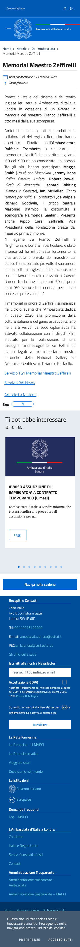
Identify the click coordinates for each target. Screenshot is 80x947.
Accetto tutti (60, 939)
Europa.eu (23, 799)
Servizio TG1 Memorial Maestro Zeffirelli (37, 373)
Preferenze (29, 939)
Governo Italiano (16, 8)
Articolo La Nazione (20, 395)
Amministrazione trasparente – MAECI (37, 894)
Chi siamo (16, 836)
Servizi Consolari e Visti (26, 854)
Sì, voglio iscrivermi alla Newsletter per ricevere (39, 707)
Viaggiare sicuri (19, 762)
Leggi (20, 534)
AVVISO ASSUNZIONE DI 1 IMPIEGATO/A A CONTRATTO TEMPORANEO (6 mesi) (33, 492)
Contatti (15, 863)
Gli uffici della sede (22, 654)
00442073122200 (28, 627)
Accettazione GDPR (23, 682)
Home (7, 48)
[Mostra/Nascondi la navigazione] (9, 28)
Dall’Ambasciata (43, 48)
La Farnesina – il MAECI (26, 744)
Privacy (20, 696)
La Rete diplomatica (23, 753)
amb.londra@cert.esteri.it (34, 645)
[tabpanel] (40, 500)
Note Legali (31, 696)
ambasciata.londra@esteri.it (41, 636)
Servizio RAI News (19, 383)
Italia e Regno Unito (23, 845)
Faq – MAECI (18, 816)
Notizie (21, 48)
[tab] (19, 567)
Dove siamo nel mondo (26, 771)
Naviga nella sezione (40, 584)
